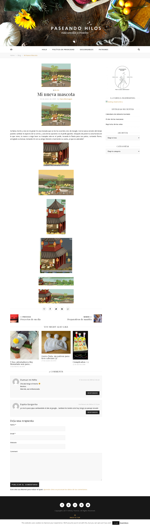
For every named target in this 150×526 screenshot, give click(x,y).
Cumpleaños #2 (81, 361)
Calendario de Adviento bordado (118, 114)
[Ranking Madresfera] (123, 101)
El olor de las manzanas (114, 119)
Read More (124, 523)
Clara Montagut (66, 99)
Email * (12, 433)
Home (12, 55)
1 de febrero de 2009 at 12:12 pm (89, 404)
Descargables (86, 49)
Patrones (103, 49)
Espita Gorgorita (28, 404)
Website (13, 442)
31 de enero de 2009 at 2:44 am (89, 380)
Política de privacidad (63, 49)
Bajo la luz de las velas (114, 124)
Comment (14, 451)
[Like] (44, 309)
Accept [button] (116, 523)
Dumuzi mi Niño (28, 379)
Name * (13, 425)
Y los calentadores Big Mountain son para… (21, 362)
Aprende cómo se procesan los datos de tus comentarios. (65, 489)
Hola (44, 49)
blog (19, 55)
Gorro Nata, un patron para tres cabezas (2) (56, 357)
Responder (93, 393)
